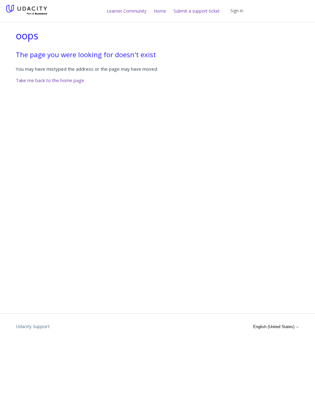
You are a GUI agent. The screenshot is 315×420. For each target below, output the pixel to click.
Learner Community (126, 11)
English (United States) (274, 326)
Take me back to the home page (50, 80)
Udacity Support (33, 326)
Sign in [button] (236, 11)
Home (160, 11)
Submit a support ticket (196, 11)
